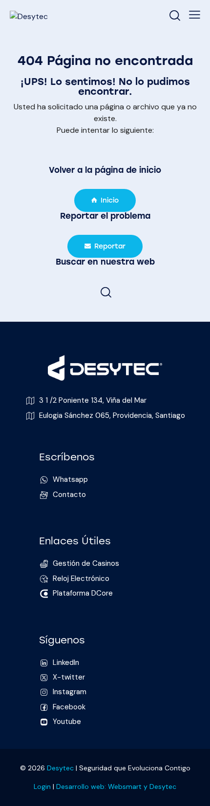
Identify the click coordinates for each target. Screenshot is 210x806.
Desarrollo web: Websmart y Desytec (116, 786)
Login (42, 786)
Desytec (60, 768)
